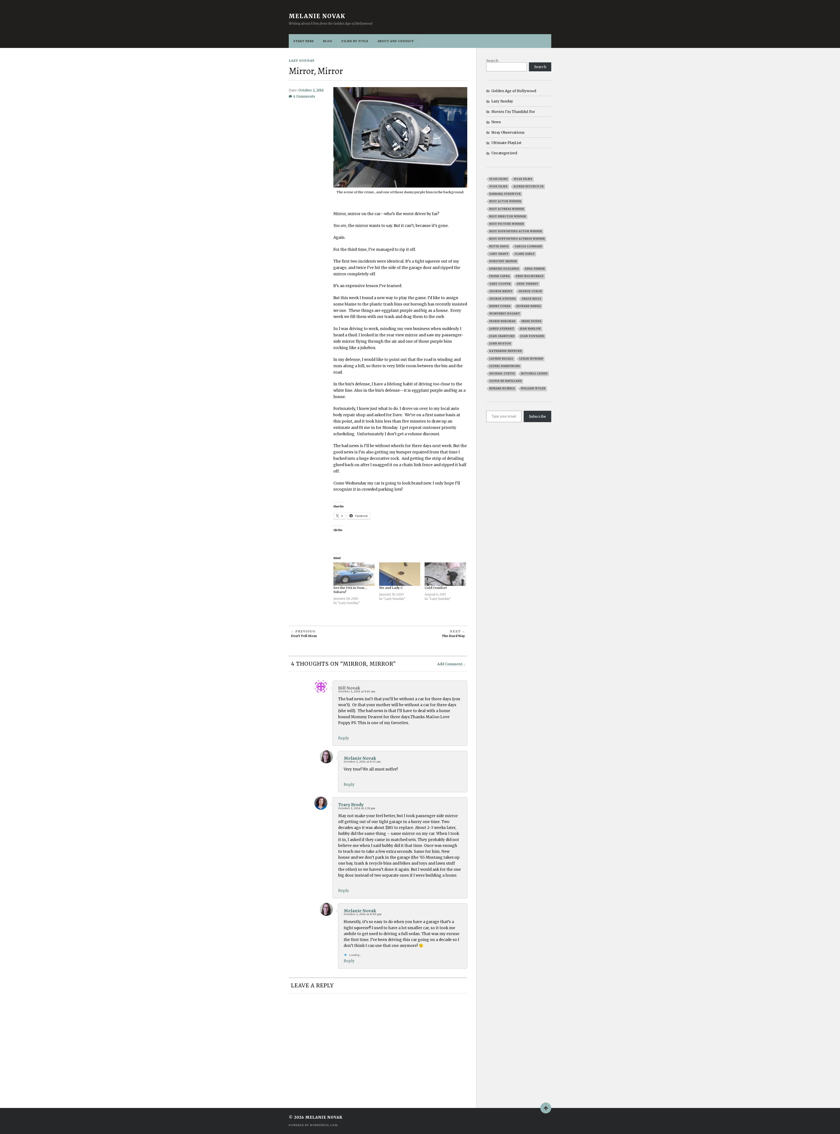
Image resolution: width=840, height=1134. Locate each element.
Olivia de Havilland (505, 381)
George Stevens (502, 298)
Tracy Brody (351, 804)
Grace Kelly (531, 298)
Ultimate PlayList (506, 142)
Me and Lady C (391, 588)
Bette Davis (499, 246)
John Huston (500, 343)
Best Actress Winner (506, 209)
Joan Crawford (501, 336)
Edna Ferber (535, 268)
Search (492, 60)
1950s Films (498, 186)
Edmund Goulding (504, 268)
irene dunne (531, 321)
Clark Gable (524, 253)
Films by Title (354, 41)
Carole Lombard (528, 246)
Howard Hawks (528, 306)
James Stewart (501, 328)
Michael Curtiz (502, 373)
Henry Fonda (500, 306)
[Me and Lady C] (399, 574)
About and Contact (396, 41)
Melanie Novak (317, 16)
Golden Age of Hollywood (513, 91)
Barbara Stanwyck (505, 193)
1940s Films (523, 179)
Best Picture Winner (506, 223)
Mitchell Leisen (534, 373)
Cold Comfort (436, 588)
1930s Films (498, 179)
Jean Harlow (530, 328)
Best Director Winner (507, 216)
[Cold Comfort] (445, 574)
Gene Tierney (527, 283)
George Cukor (530, 291)
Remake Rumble (502, 388)
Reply (343, 738)
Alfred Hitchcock (528, 186)
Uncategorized (504, 153)
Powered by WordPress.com (313, 1125)
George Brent (501, 291)
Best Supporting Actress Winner (517, 238)
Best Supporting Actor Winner (515, 231)
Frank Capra (499, 276)
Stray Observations (508, 132)
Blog (327, 41)
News (496, 122)
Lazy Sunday (302, 61)
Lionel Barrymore (504, 366)
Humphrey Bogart (504, 313)
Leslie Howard (531, 358)
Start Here (303, 41)
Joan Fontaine (532, 336)
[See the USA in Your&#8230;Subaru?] (354, 574)
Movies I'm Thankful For (513, 111)
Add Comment (449, 664)
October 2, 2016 (311, 90)
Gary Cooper (500, 283)
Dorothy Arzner (503, 261)
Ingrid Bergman (502, 321)
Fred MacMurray (530, 276)
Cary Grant (499, 253)
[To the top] (545, 1107)
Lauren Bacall (501, 358)
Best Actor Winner (505, 201)
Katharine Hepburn (505, 351)
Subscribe (537, 416)
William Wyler (533, 388)
